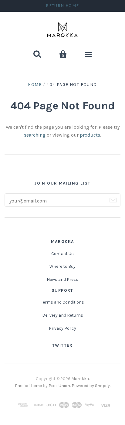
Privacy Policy (62, 328)
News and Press (62, 279)
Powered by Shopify (91, 385)
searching (35, 135)
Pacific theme (28, 385)
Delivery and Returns (62, 315)
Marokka (80, 378)
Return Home (62, 5)
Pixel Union (59, 385)
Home (35, 84)
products (90, 135)
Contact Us (62, 253)
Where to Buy (62, 266)
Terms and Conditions (62, 302)
